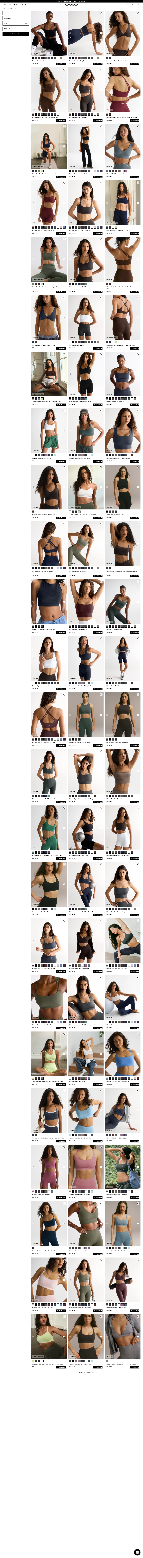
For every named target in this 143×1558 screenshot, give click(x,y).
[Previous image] (33, 33)
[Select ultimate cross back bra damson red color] (101, 171)
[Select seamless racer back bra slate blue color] (42, 455)
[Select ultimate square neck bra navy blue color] (52, 114)
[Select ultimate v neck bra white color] (122, 171)
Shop (9, 4)
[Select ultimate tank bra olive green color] (45, 58)
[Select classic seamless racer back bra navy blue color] (33, 171)
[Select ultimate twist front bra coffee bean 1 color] (107, 58)
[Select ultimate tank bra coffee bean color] (36, 58)
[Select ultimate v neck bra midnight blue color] (110, 171)
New (4, 4)
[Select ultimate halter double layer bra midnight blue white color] (110, 568)
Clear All (15, 34)
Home (4, 9)
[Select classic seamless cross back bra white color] (113, 227)
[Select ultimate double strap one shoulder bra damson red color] (107, 114)
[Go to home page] (71, 5)
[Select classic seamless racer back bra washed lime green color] (42, 171)
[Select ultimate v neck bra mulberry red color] (116, 171)
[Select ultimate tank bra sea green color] (55, 58)
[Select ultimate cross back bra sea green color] (89, 171)
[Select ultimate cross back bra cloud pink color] (95, 171)
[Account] (135, 4)
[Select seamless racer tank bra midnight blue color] (116, 512)
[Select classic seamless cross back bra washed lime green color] (116, 227)
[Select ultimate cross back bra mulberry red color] (82, 171)
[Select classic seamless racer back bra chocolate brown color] (36, 171)
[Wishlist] (128, 4)
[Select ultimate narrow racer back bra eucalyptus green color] (85, 284)
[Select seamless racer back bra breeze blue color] (55, 455)
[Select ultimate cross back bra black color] (70, 171)
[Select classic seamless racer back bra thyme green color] (39, 171)
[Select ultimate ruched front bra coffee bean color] (33, 512)
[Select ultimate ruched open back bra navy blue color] (33, 1248)
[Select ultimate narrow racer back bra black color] (73, 284)
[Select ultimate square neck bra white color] (58, 114)
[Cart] (139, 4)
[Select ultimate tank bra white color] (58, 58)
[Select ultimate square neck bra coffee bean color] (39, 114)
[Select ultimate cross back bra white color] (92, 171)
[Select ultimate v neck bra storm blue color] (107, 171)
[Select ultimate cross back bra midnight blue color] (76, 171)
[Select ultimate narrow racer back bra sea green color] (82, 284)
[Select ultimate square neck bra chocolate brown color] (33, 114)
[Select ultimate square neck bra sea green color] (55, 114)
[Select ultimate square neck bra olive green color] (42, 114)
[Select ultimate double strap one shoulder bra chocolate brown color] (110, 114)
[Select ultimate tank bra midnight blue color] (52, 58)
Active (16, 4)
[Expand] (132, 4)
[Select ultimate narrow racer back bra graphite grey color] (76, 284)
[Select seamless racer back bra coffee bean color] (39, 455)
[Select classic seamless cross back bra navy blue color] (107, 227)
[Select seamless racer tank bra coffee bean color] (110, 512)
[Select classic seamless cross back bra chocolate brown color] (110, 227)
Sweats (23, 4)
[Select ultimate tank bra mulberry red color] (39, 58)
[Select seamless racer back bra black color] (36, 455)
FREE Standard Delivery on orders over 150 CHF (71, 1)
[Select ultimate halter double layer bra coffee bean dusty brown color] (107, 568)
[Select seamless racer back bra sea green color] (52, 455)
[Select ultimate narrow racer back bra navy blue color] (79, 284)
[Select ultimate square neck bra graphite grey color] (45, 114)
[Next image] (64, 33)
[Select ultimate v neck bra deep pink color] (125, 171)
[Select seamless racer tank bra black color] (107, 512)
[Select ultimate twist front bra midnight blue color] (110, 58)
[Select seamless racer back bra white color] (33, 455)
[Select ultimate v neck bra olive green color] (119, 171)
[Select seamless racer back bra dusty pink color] (45, 455)
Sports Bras (12, 9)
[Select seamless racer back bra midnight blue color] (49, 455)
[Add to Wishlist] (64, 13)
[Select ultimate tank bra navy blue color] (42, 58)
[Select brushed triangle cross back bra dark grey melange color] (107, 1361)
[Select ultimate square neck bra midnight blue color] (49, 114)
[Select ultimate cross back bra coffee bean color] (73, 171)
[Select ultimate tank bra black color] (33, 58)
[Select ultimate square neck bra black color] (36, 114)
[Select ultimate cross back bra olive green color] (79, 171)
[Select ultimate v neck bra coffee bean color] (113, 171)
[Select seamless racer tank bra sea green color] (113, 512)
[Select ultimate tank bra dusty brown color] (61, 58)
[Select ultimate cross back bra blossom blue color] (98, 171)
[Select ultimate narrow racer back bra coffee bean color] (70, 284)
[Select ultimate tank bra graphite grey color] (49, 58)
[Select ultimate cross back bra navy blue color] (85, 171)
